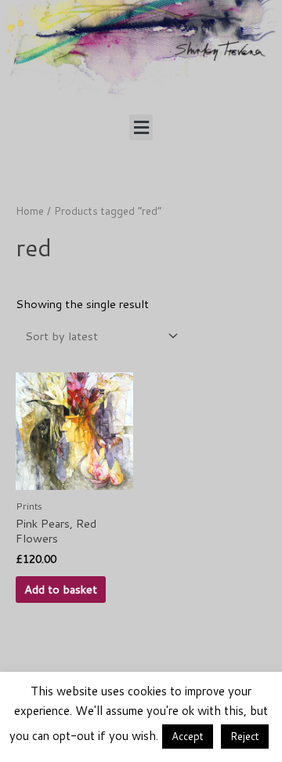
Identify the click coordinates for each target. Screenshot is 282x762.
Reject (244, 736)
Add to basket (60, 589)
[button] (141, 127)
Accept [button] (188, 736)
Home (30, 210)
